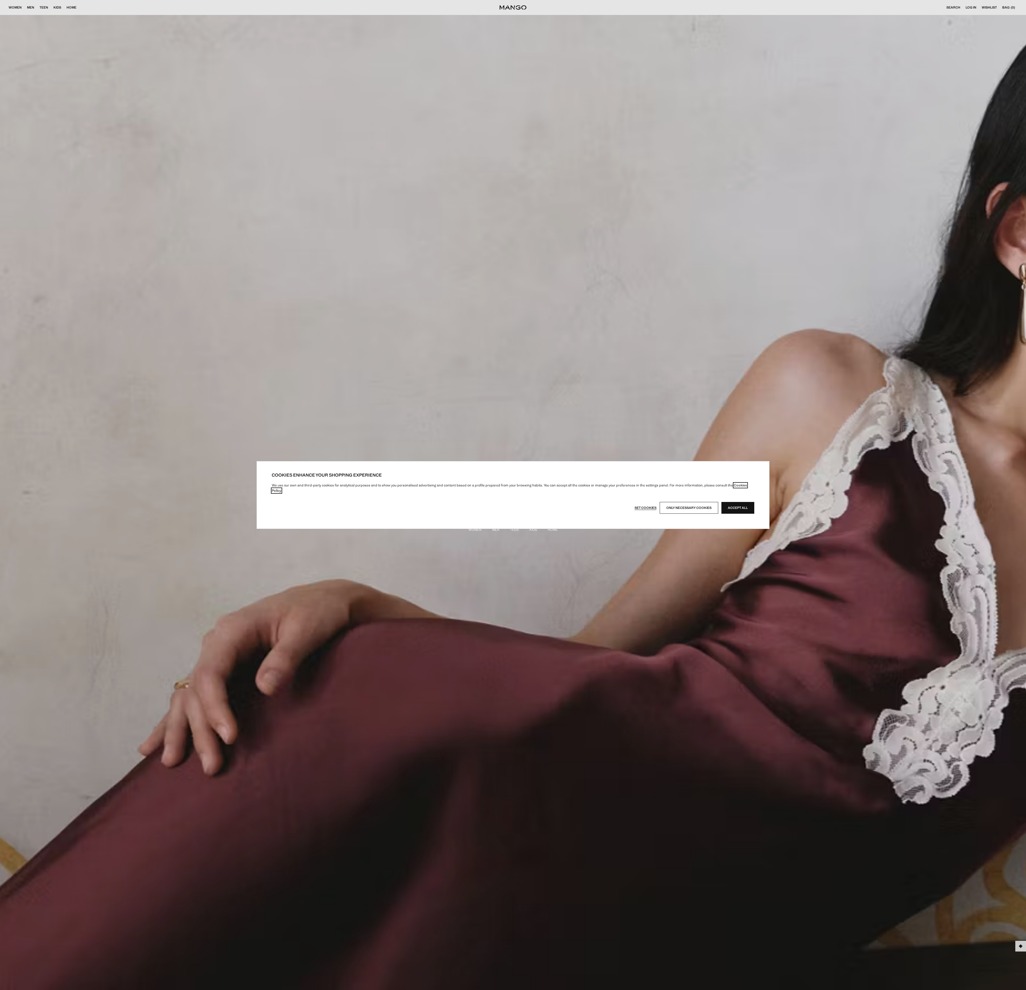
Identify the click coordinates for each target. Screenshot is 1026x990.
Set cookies (645, 508)
